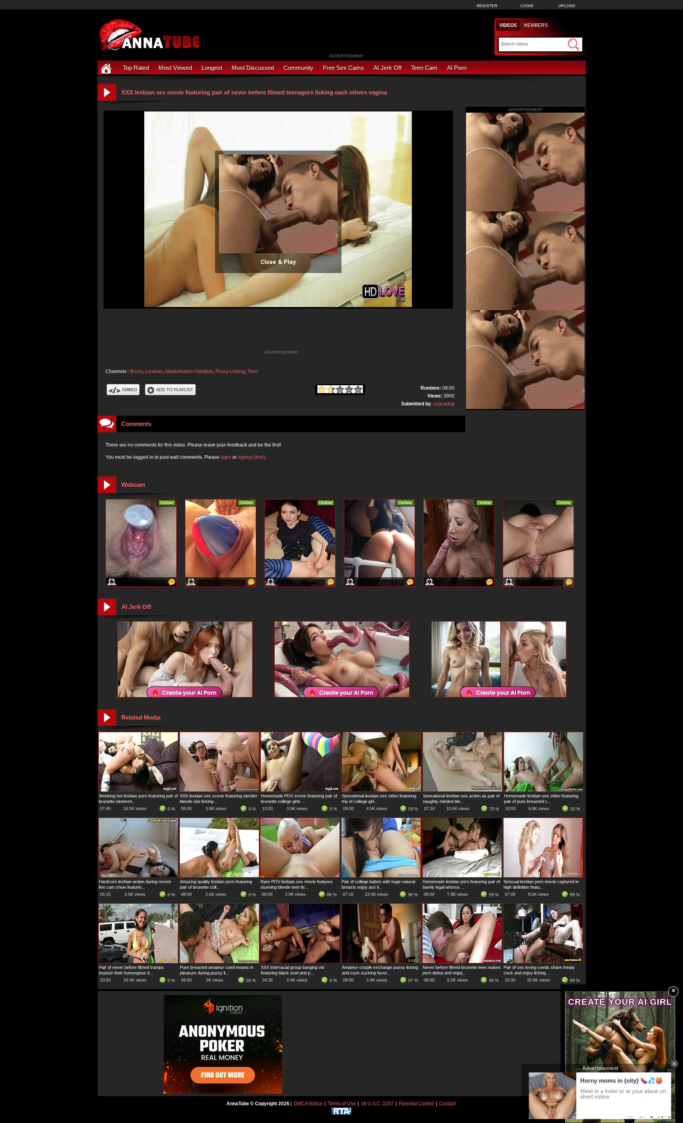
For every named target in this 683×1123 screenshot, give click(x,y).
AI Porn (456, 67)
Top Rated (136, 67)
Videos (508, 25)
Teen (252, 371)
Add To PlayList (174, 389)
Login (527, 6)
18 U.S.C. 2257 (377, 1103)
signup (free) (251, 457)
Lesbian (154, 371)
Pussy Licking (230, 371)
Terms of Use (342, 1103)
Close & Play (278, 262)
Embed (129, 389)
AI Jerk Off (388, 67)
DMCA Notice (308, 1103)
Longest (212, 67)
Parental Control (416, 1103)
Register (487, 6)
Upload (566, 6)
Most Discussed (253, 67)
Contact (447, 1103)
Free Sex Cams (343, 67)
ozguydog (444, 404)
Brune (136, 371)
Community (298, 67)
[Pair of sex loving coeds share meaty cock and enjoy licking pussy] (543, 961)
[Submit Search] (573, 44)
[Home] (107, 67)
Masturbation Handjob (189, 371)
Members (536, 25)
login (226, 457)
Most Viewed (175, 67)
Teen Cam (424, 67)
